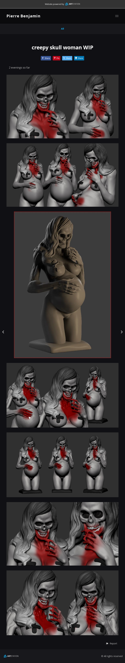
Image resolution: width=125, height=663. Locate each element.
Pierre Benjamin (24, 16)
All (62, 28)
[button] (111, 643)
